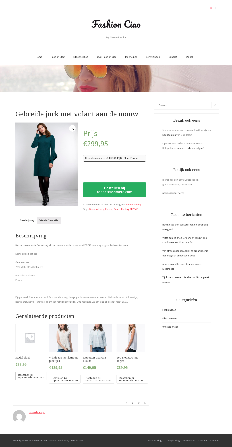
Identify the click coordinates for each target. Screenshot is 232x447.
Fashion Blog (58, 56)
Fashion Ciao (116, 24)
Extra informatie (48, 220)
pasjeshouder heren (173, 193)
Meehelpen (131, 56)
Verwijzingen (153, 56)
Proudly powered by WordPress (30, 440)
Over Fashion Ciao (107, 56)
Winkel (189, 56)
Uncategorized (170, 326)
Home (39, 56)
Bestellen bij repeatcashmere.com (114, 189)
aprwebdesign (37, 412)
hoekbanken (169, 134)
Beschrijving (27, 220)
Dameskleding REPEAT (126, 209)
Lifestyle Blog (80, 56)
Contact (173, 56)
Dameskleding (134, 204)
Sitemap (214, 440)
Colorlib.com (76, 440)
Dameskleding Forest (101, 209)
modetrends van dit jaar (190, 148)
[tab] (27, 220)
